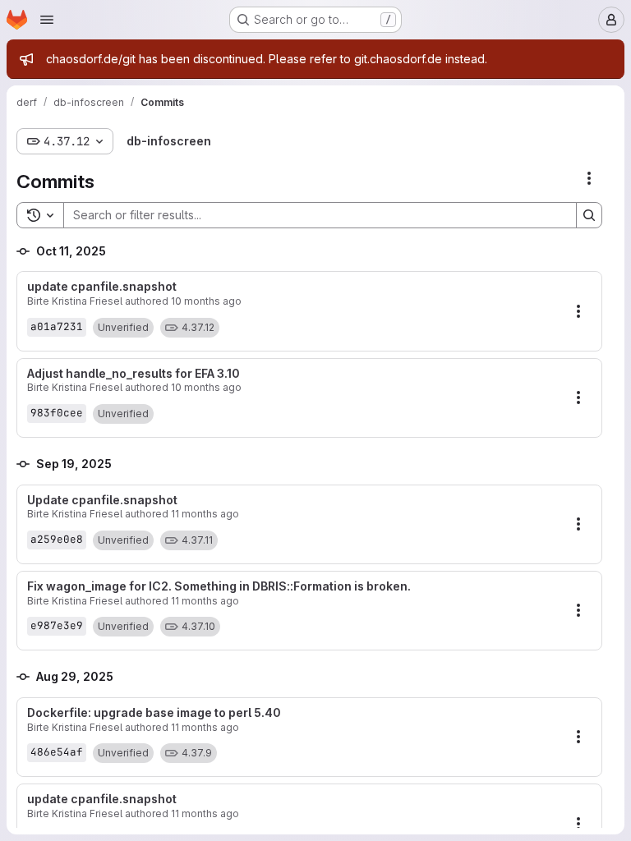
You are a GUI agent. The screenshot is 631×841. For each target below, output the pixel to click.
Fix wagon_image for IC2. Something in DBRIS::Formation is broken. (219, 586)
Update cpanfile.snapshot (102, 500)
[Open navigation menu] (47, 20)
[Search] (589, 215)
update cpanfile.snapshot (102, 286)
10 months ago (206, 301)
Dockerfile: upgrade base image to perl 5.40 (154, 712)
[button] (123, 328)
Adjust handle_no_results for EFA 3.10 (133, 373)
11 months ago (205, 514)
